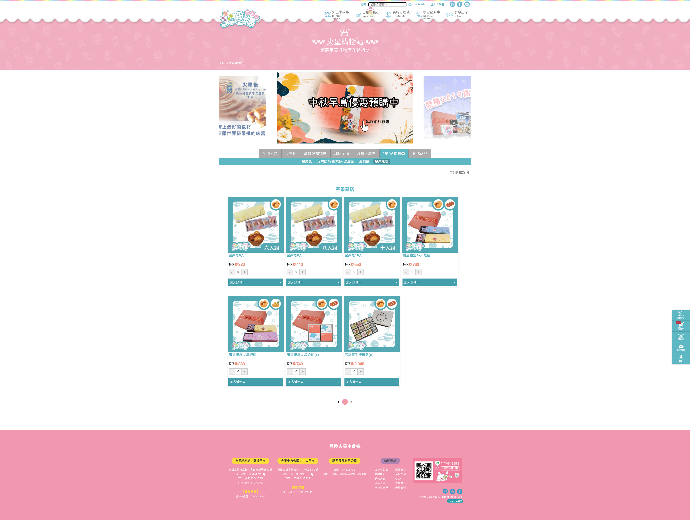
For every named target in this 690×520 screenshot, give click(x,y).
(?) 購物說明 (459, 172)
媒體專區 (400, 469)
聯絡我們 (400, 487)
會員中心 (400, 483)
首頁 (222, 62)
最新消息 (380, 483)
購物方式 (380, 478)
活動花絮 (400, 474)
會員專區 (420, 4)
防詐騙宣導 (381, 487)
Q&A (398, 478)
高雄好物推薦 (315, 154)
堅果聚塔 (381, 161)
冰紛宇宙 (341, 154)
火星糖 (290, 154)
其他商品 (419, 154)
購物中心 (380, 474)
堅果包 (307, 161)
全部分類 (270, 154)
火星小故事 (381, 469)
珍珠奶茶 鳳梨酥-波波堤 (335, 161)
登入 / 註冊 (437, 4)
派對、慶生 (366, 154)
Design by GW (455, 501)
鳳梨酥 (364, 161)
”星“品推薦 (392, 154)
